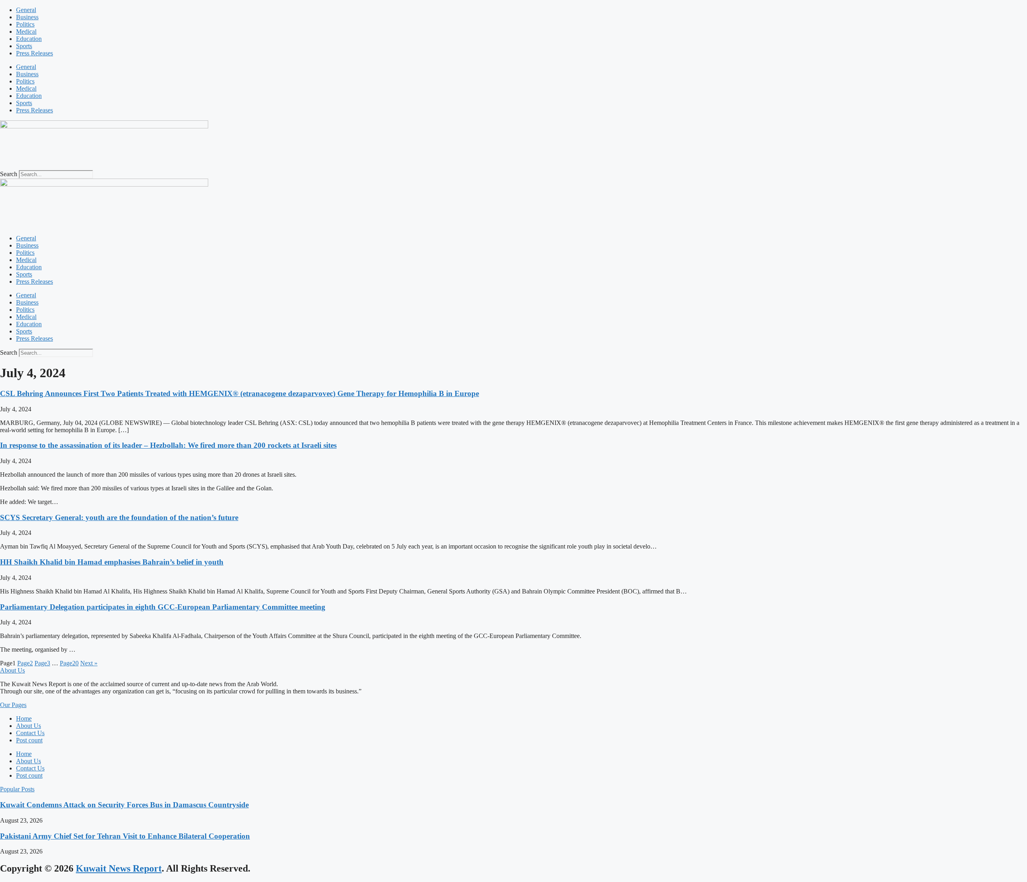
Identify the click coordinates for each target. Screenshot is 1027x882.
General (26, 9)
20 (69, 663)
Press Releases (34, 53)
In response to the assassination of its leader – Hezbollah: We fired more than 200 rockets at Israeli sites (168, 445)
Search (8, 174)
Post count (29, 740)
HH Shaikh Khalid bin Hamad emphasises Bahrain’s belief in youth (111, 562)
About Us (28, 725)
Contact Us (30, 733)
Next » (88, 663)
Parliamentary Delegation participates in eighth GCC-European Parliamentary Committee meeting (162, 607)
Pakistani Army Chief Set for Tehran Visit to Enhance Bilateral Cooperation (125, 836)
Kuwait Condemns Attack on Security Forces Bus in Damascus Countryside (124, 805)
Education (29, 38)
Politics (25, 24)
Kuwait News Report (119, 868)
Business (27, 17)
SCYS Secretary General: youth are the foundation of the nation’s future (119, 517)
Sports (24, 46)
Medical (26, 31)
